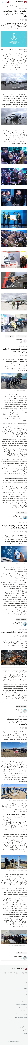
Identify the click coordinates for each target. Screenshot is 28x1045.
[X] (14, 20)
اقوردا (8, 6)
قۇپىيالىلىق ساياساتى (22, 1008)
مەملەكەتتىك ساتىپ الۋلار (21, 1017)
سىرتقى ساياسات (10, 336)
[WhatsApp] (23, 20)
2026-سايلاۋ (20, 6)
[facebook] (20, 973)
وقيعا (16, 6)
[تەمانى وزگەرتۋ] (7, 2)
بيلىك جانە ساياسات (21, 336)
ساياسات (25, 985)
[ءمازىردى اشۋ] (2, 2)
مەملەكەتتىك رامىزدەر (22, 1011)
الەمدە (25, 995)
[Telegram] (20, 20)
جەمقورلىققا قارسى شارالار (21, 1014)
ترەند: (25, 6)
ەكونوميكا (24, 992)
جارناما (25, 1033)
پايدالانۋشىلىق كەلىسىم (21, 1004)
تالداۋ (25, 988)
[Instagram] (26, 20)
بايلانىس (25, 1030)
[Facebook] (17, 20)
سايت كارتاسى (23, 1027)
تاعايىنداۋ (12, 6)
